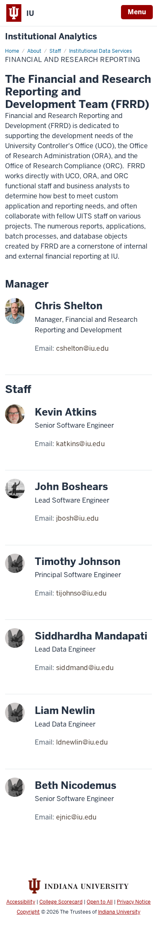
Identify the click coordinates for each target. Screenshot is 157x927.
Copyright (28, 912)
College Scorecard (60, 902)
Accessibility (20, 902)
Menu (137, 12)
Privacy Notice (134, 902)
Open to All (100, 902)
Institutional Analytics (51, 36)
